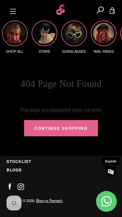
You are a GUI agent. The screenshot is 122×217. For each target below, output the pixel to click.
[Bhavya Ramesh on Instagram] (21, 186)
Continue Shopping (61, 128)
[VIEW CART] (112, 9)
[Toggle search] (100, 10)
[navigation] (13, 9)
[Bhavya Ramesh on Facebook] (10, 186)
